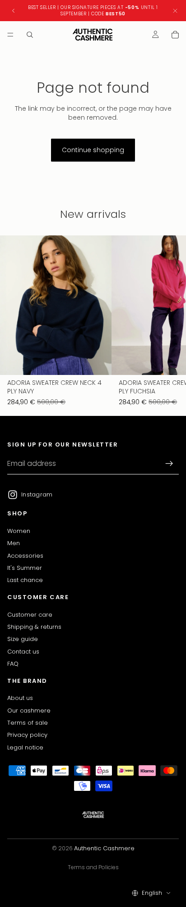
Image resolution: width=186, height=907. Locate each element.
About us (20, 698)
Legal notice (25, 747)
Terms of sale (27, 722)
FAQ (13, 663)
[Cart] (175, 35)
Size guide (22, 639)
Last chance (25, 580)
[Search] (30, 35)
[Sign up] (169, 463)
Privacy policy (27, 735)
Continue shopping (93, 149)
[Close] (175, 10)
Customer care (29, 614)
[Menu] (10, 34)
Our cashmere (29, 710)
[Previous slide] (13, 11)
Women (18, 530)
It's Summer (24, 568)
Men (13, 543)
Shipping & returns (34, 626)
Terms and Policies (93, 867)
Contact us (23, 651)
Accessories (25, 555)
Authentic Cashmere (104, 848)
